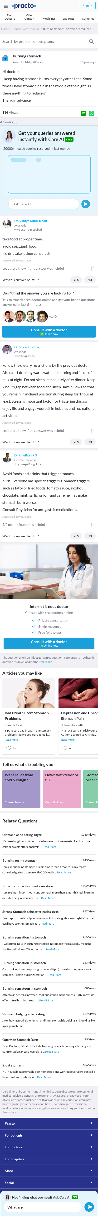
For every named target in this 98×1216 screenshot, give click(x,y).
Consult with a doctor (26, 29)
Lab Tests (68, 18)
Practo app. (46, 662)
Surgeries (88, 18)
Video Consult (29, 16)
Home (5, 29)
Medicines (49, 18)
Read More (49, 847)
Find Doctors (10, 16)
